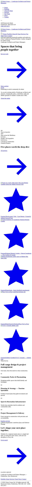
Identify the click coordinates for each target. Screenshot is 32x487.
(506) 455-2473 (5, 26)
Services (6, 12)
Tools (16, 479)
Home (6, 7)
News (6, 15)
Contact (6, 17)
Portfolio (6, 9)
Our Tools (7, 14)
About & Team (8, 11)
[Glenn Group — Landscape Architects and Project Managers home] (16, 3)
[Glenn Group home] (16, 31)
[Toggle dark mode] (1, 20)
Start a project (4, 86)
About (7, 479)
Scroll (2, 87)
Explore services (5, 421)
